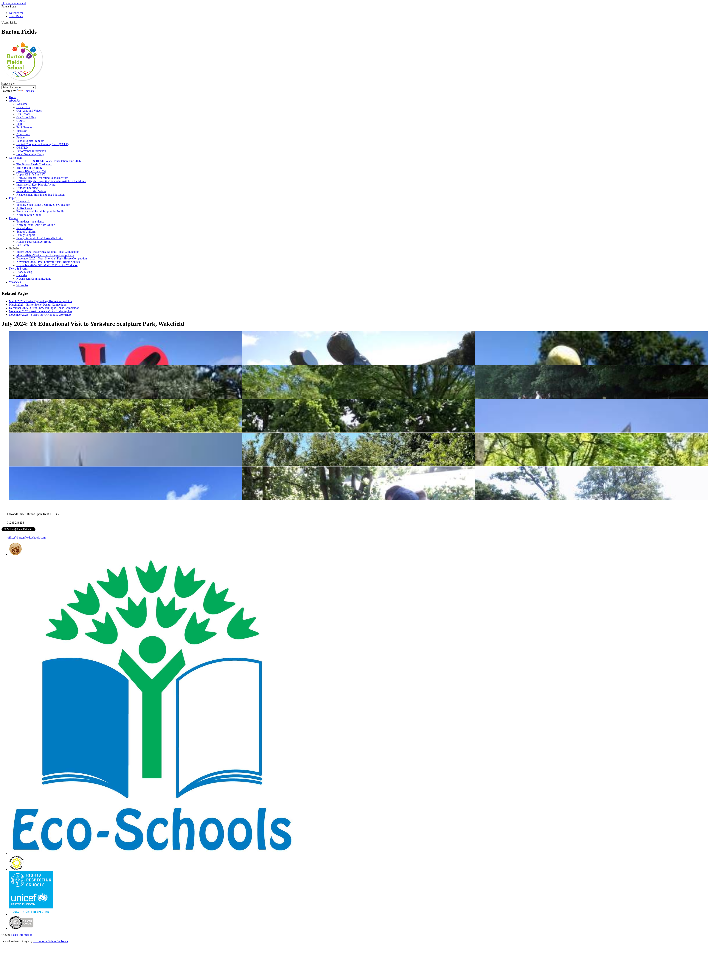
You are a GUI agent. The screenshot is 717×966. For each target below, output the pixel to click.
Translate (29, 90)
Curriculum (15, 157)
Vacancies (15, 282)
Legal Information (21, 934)
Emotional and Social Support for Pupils (40, 211)
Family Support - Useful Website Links (39, 238)
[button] (18, 22)
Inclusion (21, 130)
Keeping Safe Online (28, 214)
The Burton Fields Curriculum (34, 164)
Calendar (21, 275)
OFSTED (22, 147)
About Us (15, 100)
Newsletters (16, 12)
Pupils (12, 198)
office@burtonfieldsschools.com (26, 537)
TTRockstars (24, 208)
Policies (21, 137)
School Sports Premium (30, 140)
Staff (19, 124)
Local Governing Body (30, 154)
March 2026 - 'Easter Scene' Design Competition (45, 255)
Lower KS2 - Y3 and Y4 (31, 171)
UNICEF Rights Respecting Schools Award (42, 177)
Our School (23, 114)
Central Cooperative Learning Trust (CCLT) (42, 144)
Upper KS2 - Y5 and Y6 (30, 174)
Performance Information (31, 151)
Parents (13, 218)
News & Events (18, 268)
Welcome (21, 103)
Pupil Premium (25, 127)
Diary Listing (24, 271)
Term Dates (16, 16)
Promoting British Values (31, 191)
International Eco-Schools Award (35, 184)
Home (12, 97)
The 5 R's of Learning (29, 167)
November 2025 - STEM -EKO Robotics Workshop (47, 265)
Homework (23, 201)
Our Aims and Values (29, 110)
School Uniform (25, 231)
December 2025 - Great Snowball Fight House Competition (51, 258)
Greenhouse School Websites (50, 941)
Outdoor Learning (27, 187)
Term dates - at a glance (30, 221)
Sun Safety (22, 245)
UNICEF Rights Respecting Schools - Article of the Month (51, 181)
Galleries (14, 248)
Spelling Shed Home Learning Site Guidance (43, 204)
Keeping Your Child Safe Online (35, 224)
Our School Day (26, 117)
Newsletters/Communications (33, 278)
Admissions (23, 134)
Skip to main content (13, 3)
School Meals (24, 228)
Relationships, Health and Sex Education (40, 194)
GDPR (20, 120)
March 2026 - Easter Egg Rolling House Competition (47, 251)
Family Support (25, 235)
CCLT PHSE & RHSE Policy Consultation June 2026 (48, 161)
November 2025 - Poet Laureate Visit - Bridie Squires (48, 261)
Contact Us (23, 107)
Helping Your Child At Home (33, 241)
